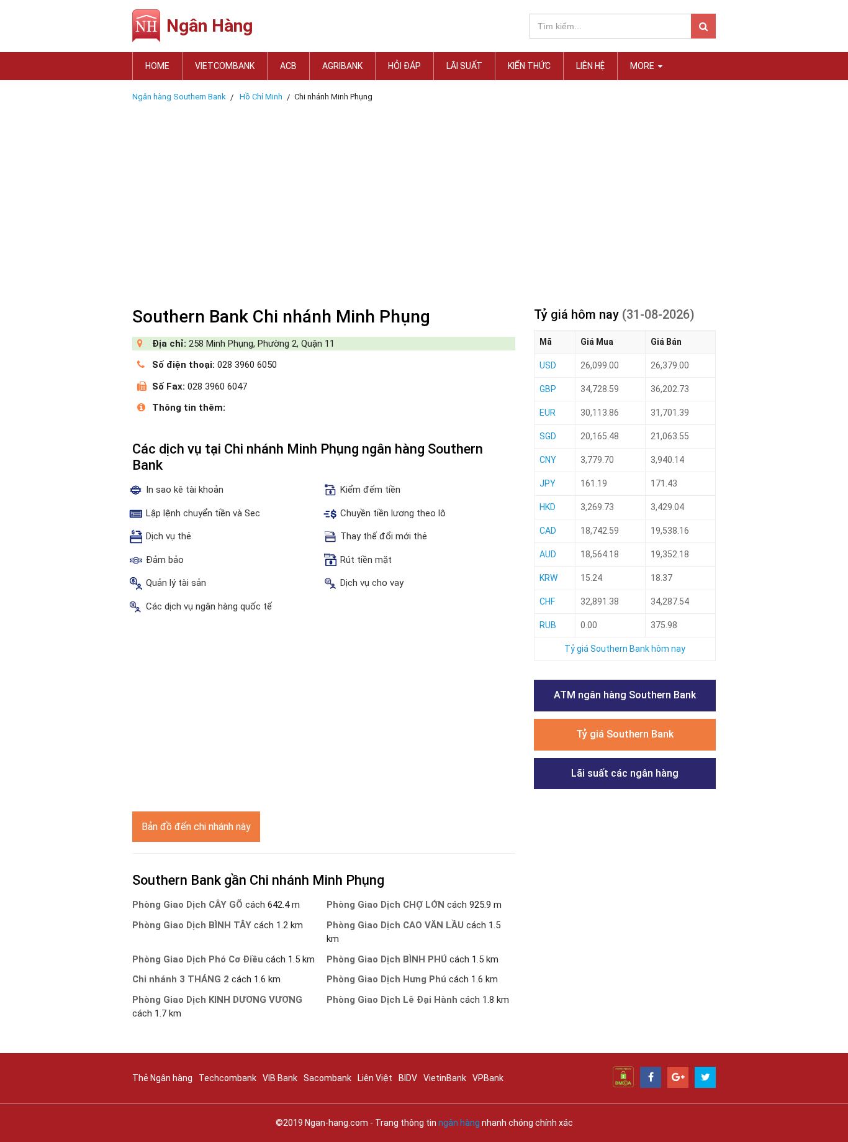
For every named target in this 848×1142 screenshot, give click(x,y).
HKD (547, 507)
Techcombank (227, 1078)
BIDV (408, 1078)
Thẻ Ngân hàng (162, 1078)
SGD (547, 436)
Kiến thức (529, 66)
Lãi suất (464, 66)
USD (547, 365)
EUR (547, 413)
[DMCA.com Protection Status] (623, 1076)
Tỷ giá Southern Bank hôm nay (624, 649)
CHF (547, 601)
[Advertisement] (424, 201)
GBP (547, 389)
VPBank (487, 1078)
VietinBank (444, 1078)
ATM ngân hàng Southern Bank (625, 695)
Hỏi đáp (404, 66)
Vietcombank (225, 66)
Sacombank (327, 1078)
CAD (547, 531)
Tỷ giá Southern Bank (625, 734)
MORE (643, 66)
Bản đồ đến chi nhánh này (196, 827)
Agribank (342, 66)
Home (157, 66)
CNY (547, 460)
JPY (547, 483)
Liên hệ (590, 66)
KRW (548, 578)
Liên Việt (375, 1078)
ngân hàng (459, 1123)
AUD (547, 554)
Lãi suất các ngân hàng (625, 773)
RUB (547, 625)
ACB (288, 66)
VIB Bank (280, 1078)
